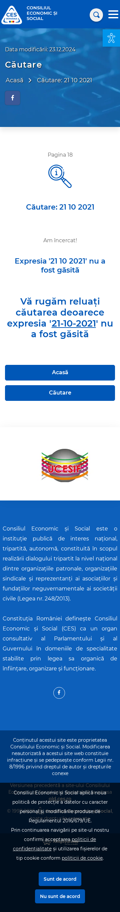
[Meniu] (113, 15)
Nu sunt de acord (60, 896)
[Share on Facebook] (12, 98)
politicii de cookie (82, 858)
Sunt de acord (60, 879)
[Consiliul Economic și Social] (11, 14)
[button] (111, 38)
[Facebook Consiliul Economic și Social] (59, 693)
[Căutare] (96, 15)
